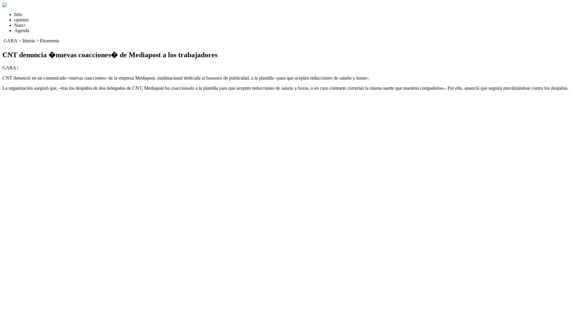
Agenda (21, 30)
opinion (21, 19)
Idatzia (28, 40)
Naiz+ (20, 25)
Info (18, 14)
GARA (10, 40)
